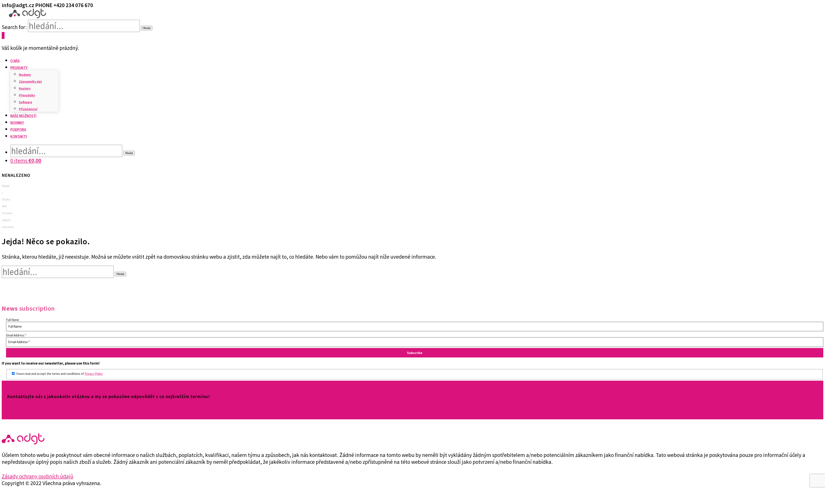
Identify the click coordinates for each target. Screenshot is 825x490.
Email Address (16, 335)
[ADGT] (27, 16)
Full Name (12, 320)
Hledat (147, 28)
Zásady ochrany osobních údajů (37, 476)
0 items (25, 160)
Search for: (14, 27)
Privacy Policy (94, 374)
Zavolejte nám (24, 410)
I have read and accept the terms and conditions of (59, 374)
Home (5, 186)
